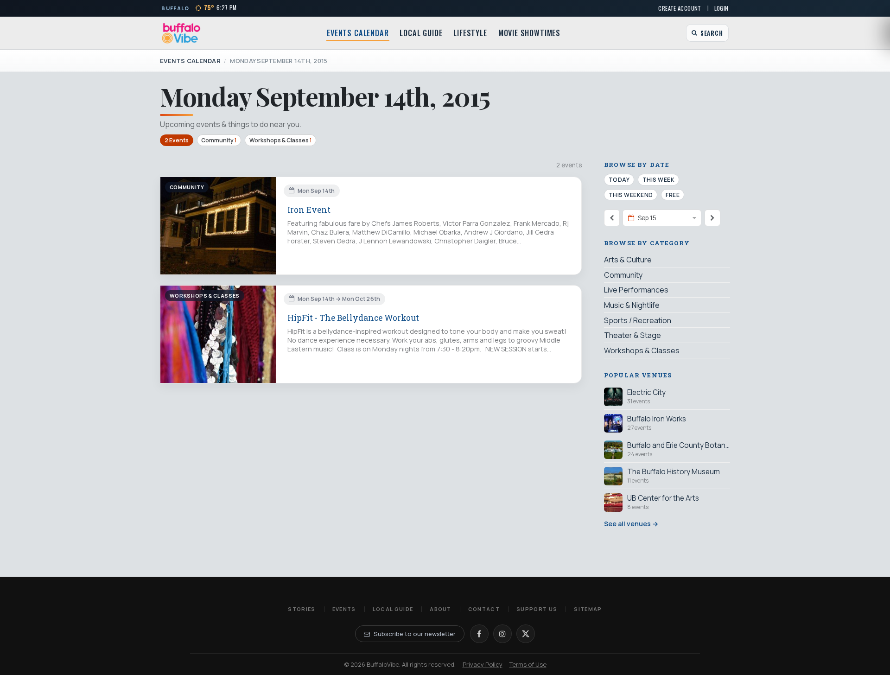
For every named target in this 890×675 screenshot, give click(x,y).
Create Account (679, 8)
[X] (525, 633)
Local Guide (421, 32)
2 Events (177, 140)
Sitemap (588, 608)
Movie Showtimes (529, 32)
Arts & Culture (628, 260)
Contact (484, 608)
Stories (301, 608)
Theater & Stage (632, 335)
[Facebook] (479, 633)
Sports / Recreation (637, 320)
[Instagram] (502, 633)
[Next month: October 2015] (712, 218)
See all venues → (631, 523)
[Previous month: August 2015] (612, 218)
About (440, 608)
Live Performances (636, 290)
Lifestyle (470, 32)
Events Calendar (357, 32)
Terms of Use (528, 664)
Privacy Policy (482, 664)
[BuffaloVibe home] (181, 33)
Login (721, 8)
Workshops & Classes (280, 140)
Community (218, 140)
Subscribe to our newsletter (415, 634)
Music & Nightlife (632, 305)
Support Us (536, 608)
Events (344, 608)
